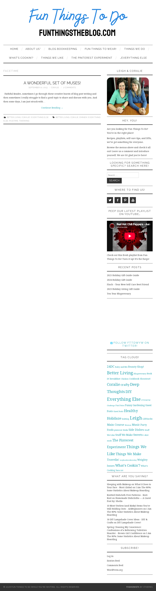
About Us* (33, 48)
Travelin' (113, 459)
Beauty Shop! (136, 366)
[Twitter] (110, 200)
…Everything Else (133, 57)
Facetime (13, 121)
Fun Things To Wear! (101, 48)
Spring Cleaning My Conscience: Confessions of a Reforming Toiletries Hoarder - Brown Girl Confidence (127, 530)
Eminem (83, 117)
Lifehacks (147, 419)
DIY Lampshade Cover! (129, 522)
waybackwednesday (128, 460)
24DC (110, 366)
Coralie (55, 87)
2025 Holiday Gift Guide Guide (123, 275)
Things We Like (52, 57)
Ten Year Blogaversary (119, 293)
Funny (128, 405)
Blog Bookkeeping (62, 48)
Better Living (14, 117)
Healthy (131, 411)
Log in (110, 556)
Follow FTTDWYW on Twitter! (131, 344)
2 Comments (69, 87)
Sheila (125, 430)
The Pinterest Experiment (91, 57)
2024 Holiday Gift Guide (119, 280)
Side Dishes (136, 429)
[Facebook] (118, 200)
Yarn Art (119, 470)
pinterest (118, 430)
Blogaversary (140, 374)
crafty (125, 385)
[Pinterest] (125, 200)
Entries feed (113, 561)
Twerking (24, 121)
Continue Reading (52, 107)
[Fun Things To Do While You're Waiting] (78, 24)
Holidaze (114, 418)
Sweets (138, 434)
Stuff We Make (124, 434)
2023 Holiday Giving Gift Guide (123, 289)
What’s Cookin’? (21, 57)
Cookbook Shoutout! (140, 379)
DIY (129, 391)
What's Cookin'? (127, 465)
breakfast (115, 378)
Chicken (124, 379)
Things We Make (128, 454)
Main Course (115, 424)
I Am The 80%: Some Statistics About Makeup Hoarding (129, 512)
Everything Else (40, 117)
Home (14, 48)
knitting (125, 419)
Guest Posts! (118, 411)
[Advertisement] (130, 320)
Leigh (136, 418)
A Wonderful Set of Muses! (52, 83)
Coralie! (26, 117)
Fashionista (132, 587)
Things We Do (134, 48)
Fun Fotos (119, 405)
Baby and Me (121, 367)
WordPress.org (115, 570)
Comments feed (115, 565)
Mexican (128, 425)
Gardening (139, 405)
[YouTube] (133, 200)
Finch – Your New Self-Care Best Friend (128, 284)
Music (136, 424)
